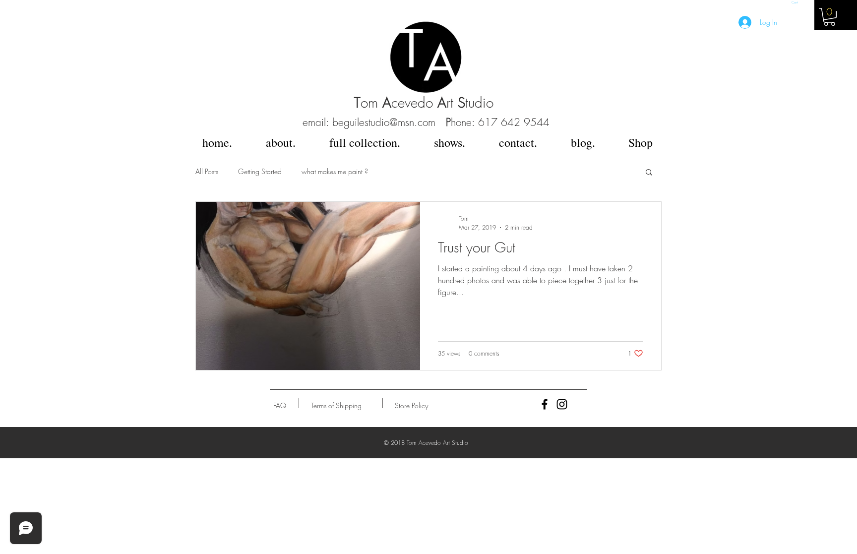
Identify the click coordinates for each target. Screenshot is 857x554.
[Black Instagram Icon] (562, 404)
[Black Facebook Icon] (544, 404)
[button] (796, 2)
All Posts (206, 171)
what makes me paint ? (335, 171)
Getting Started (260, 171)
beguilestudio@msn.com (383, 122)
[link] (829, 17)
